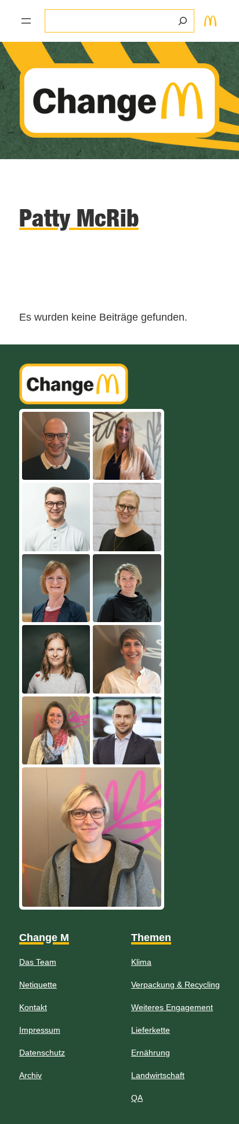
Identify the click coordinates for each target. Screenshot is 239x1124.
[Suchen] (182, 21)
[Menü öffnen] (26, 21)
